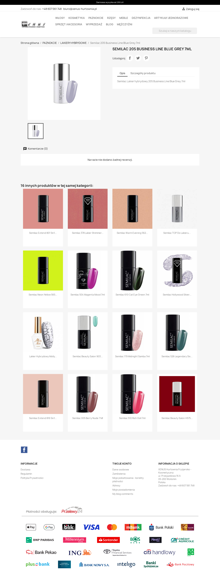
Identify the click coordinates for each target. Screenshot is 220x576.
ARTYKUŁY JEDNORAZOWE (171, 18)
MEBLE (123, 18)
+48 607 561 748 (52, 9)
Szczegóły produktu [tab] (143, 73)
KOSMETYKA (76, 18)
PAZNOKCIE (95, 18)
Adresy (116, 485)
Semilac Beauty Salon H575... (177, 418)
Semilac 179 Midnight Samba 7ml (132, 356)
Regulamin (26, 473)
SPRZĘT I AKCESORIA (68, 24)
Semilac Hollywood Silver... (177, 294)
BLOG (109, 24)
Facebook (24, 450)
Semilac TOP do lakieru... (177, 232)
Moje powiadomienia (123, 489)
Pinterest (146, 58)
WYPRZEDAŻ (94, 24)
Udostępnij (130, 58)
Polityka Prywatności (32, 477)
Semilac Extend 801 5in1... (43, 232)
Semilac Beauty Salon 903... (88, 356)
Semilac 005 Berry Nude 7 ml (87, 418)
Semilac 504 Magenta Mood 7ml (88, 294)
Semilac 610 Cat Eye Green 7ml (132, 294)
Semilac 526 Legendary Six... (177, 356)
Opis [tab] (122, 73)
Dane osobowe (120, 469)
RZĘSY (111, 18)
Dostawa (25, 469)
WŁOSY (60, 18)
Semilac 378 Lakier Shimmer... (87, 232)
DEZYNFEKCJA (141, 18)
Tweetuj (138, 58)
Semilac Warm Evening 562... (132, 232)
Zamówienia (118, 473)
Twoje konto (122, 463)
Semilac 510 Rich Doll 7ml (132, 418)
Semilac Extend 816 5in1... (43, 418)
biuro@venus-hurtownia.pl (80, 9)
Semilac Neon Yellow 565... (43, 294)
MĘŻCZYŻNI (124, 24)
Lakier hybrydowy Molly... (43, 356)
